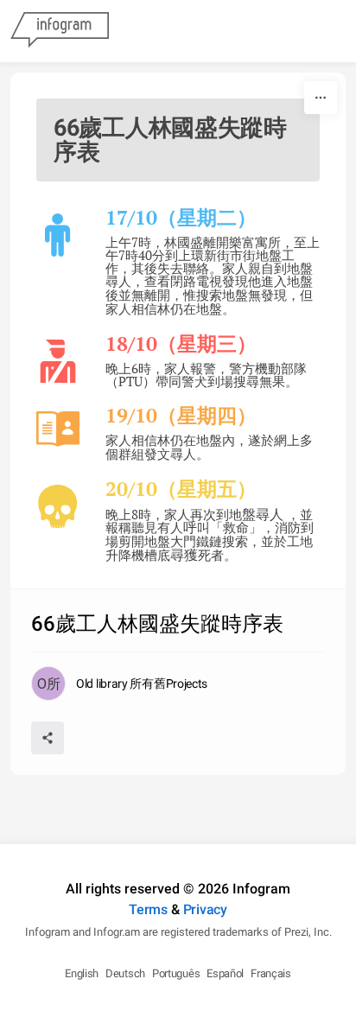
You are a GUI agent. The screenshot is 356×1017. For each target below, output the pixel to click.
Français (271, 973)
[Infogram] (59, 31)
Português (176, 973)
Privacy (205, 909)
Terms (148, 909)
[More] (320, 97)
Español (225, 973)
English (82, 973)
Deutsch (125, 973)
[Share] (47, 737)
